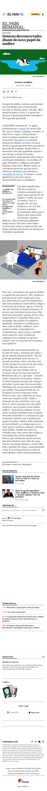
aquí (35, 525)
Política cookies (36, 768)
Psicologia (6, 33)
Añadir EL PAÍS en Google (13, 97)
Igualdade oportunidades (11, 510)
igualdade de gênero (12, 174)
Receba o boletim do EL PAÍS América (18, 464)
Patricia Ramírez (23, 82)
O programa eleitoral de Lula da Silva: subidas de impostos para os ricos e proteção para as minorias (23, 619)
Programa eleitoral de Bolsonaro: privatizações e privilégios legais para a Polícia (20, 627)
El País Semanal (13, 25)
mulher (23, 128)
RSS (24, 773)
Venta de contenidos (18, 768)
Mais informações (7, 520)
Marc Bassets (19, 500)
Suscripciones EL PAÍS (31, 771)
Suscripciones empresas (15, 773)
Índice (27, 773)
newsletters (7, 657)
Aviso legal (27, 768)
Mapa (23, 771)
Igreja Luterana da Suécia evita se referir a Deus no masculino (27, 479)
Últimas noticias (9, 603)
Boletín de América (10, 662)
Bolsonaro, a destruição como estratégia (23, 607)
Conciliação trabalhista (29, 510)
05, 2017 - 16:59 (23, 85)
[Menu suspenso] (4, 14)
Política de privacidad (14, 771)
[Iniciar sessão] (43, 14)
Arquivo (5, 682)
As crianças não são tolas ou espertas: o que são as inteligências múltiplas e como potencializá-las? (8, 206)
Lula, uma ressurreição (16, 612)
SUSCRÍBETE (35, 14)
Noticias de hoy (34, 773)
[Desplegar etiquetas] (43, 510)
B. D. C (17, 483)
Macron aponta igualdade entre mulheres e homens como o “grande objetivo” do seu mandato (30, 494)
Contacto (8, 768)
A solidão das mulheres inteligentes (8, 191)
